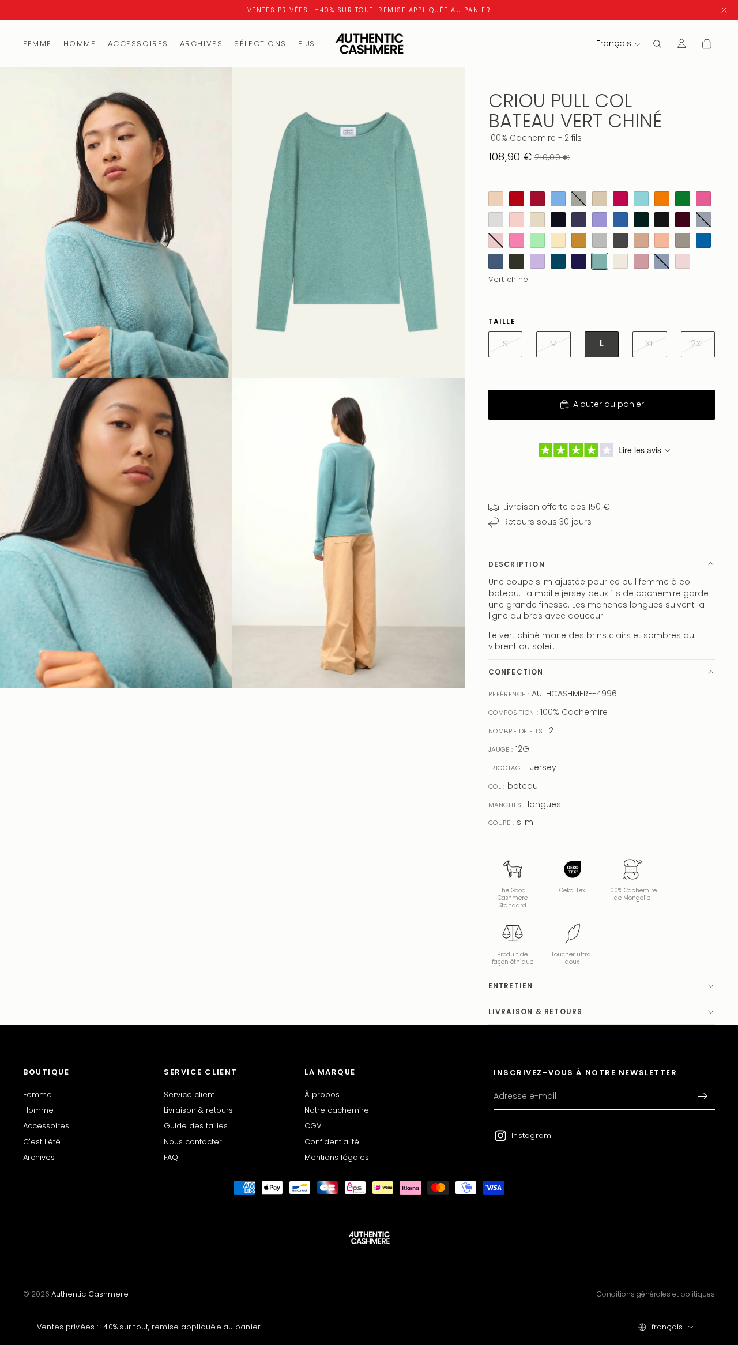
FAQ (171, 1157)
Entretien (510, 985)
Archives (39, 1157)
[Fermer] (724, 10)
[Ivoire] (620, 261)
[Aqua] (641, 198)
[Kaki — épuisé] (578, 198)
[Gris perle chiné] (495, 219)
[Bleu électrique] (620, 219)
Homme (38, 1110)
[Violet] (578, 261)
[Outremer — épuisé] (661, 261)
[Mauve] (537, 261)
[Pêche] (661, 240)
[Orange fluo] (661, 198)
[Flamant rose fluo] (703, 198)
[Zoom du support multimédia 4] (348, 533)
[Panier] (707, 43)
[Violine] (537, 219)
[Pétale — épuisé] (495, 240)
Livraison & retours (535, 1011)
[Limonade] (558, 240)
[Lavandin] (599, 219)
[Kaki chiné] (516, 261)
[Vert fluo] (682, 198)
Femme (37, 1093)
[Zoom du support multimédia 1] (116, 222)
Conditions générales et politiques (656, 1294)
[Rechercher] (657, 43)
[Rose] (516, 240)
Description (516, 564)
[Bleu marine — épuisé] (703, 219)
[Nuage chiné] (599, 240)
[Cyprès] (641, 219)
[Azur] (703, 240)
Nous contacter (193, 1141)
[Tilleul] (537, 240)
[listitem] (306, 44)
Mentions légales (336, 1157)
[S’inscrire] (703, 1096)
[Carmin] (537, 198)
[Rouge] (516, 198)
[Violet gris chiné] (578, 219)
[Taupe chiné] (682, 240)
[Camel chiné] (641, 240)
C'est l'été (42, 1141)
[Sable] (495, 198)
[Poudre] (682, 261)
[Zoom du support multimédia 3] (116, 533)
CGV (313, 1125)
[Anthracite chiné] (620, 240)
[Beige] (599, 198)
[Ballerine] (516, 219)
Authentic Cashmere (90, 1294)
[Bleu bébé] (558, 198)
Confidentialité (331, 1141)
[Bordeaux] (682, 219)
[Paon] (558, 261)
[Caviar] (558, 219)
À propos (322, 1093)
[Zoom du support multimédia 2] (348, 222)
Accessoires (46, 1125)
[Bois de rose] (641, 261)
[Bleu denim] (495, 261)
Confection (516, 672)
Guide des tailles (196, 1125)
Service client (189, 1093)
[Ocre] (578, 240)
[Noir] (661, 219)
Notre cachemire (336, 1110)
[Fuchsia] (620, 198)
